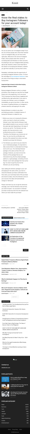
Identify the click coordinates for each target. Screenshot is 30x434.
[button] (2, 9)
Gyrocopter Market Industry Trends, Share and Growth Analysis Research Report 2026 (22, 210)
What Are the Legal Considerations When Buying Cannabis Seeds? (14, 343)
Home (3, 12)
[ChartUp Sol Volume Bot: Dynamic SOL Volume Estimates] (5, 223)
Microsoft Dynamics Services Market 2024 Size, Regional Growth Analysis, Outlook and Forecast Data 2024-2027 (15, 289)
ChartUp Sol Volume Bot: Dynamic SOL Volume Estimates (17, 223)
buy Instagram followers (18, 76)
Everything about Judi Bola (8, 207)
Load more (14, 296)
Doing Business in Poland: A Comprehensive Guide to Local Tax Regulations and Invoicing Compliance (15, 319)
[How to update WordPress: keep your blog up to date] (5, 379)
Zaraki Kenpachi (6, 25)
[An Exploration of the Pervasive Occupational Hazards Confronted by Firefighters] (5, 238)
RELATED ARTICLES (7, 217)
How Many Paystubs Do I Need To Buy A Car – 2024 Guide (14, 338)
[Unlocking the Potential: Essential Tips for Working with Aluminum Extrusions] (5, 394)
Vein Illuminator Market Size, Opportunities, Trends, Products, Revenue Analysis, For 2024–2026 (14, 270)
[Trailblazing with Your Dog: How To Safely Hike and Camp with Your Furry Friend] (5, 386)
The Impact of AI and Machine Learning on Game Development (14, 347)
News (7, 12)
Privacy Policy (15, 429)
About (20, 429)
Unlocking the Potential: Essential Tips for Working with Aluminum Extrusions (18, 394)
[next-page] (5, 246)
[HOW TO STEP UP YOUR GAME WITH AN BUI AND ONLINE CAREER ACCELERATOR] (5, 231)
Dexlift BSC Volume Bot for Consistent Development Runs (15, 314)
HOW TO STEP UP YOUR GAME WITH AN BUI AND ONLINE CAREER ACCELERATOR (19, 230)
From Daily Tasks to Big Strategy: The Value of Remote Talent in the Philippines (13, 324)
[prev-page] (2, 246)
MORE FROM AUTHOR (19, 217)
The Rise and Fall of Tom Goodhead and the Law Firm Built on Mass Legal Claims (15, 305)
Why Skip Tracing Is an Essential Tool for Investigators (12, 333)
